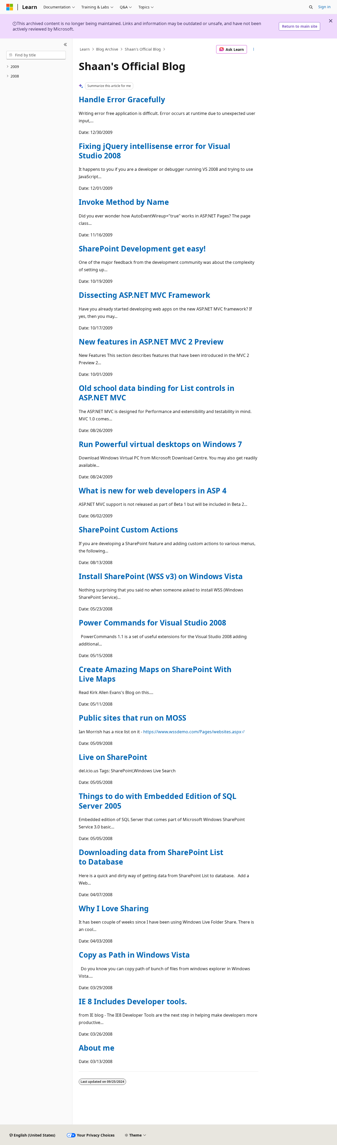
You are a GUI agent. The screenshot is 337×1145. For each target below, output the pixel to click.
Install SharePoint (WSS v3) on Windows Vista (161, 576)
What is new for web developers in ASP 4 (152, 491)
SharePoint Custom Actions (128, 530)
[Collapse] (65, 45)
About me (97, 1048)
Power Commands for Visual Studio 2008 (152, 623)
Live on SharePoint (113, 757)
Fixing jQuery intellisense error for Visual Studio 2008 (154, 151)
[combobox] (36, 55)
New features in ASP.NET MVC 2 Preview (151, 342)
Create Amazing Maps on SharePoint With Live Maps (155, 674)
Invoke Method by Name (124, 202)
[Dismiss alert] (330, 21)
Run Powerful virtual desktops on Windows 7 (160, 444)
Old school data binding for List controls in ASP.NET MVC (156, 392)
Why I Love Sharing (114, 908)
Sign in (324, 6)
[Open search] (311, 7)
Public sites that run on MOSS (132, 718)
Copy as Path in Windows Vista (134, 955)
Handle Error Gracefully (122, 99)
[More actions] (253, 49)
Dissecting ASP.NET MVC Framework (144, 295)
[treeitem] (36, 66)
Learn (85, 49)
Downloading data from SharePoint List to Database (151, 857)
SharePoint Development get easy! (142, 249)
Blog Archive (107, 49)
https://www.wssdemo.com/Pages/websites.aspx (192, 732)
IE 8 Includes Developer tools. (133, 1001)
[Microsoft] (9, 7)
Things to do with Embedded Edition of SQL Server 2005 (157, 801)
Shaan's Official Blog (143, 49)
